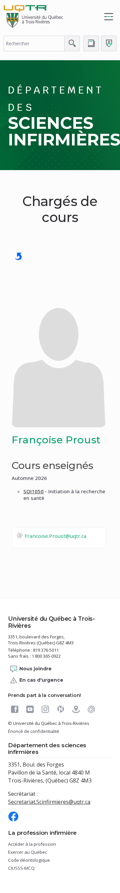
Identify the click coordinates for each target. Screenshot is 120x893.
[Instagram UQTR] (45, 709)
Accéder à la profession (41, 844)
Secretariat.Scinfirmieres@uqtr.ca (49, 801)
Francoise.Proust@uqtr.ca (55, 536)
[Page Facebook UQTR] (14, 709)
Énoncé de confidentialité (33, 731)
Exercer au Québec (37, 852)
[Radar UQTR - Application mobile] (91, 709)
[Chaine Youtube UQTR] (30, 709)
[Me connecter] (109, 43)
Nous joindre (35, 669)
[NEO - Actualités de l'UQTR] (60, 709)
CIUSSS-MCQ (30, 868)
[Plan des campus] (76, 709)
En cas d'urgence (41, 680)
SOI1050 (33, 491)
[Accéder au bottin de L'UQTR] (91, 43)
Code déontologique (38, 860)
